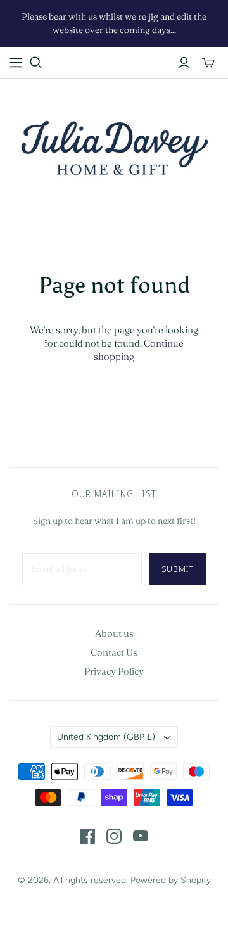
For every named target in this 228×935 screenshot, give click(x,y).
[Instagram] (114, 836)
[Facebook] (87, 836)
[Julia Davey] (114, 147)
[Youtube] (140, 836)
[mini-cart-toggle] (208, 63)
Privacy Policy (114, 671)
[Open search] (36, 62)
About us (114, 633)
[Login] (184, 63)
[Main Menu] (16, 62)
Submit (178, 569)
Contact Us (114, 652)
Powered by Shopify (170, 880)
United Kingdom (106, 737)
